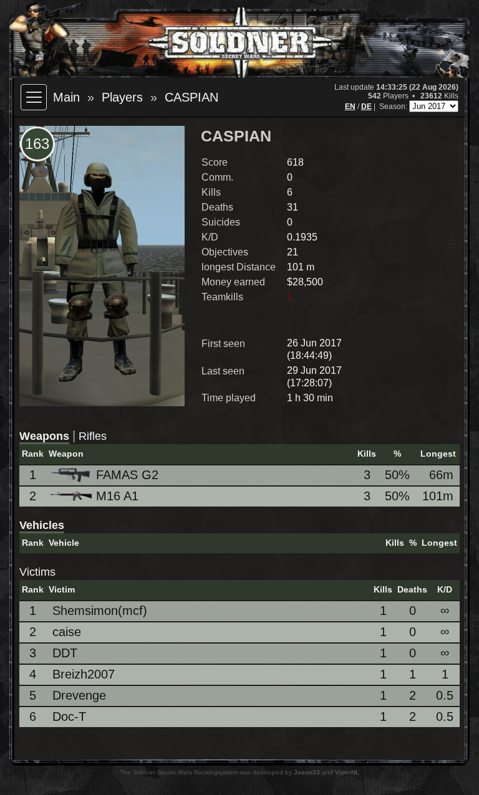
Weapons (44, 436)
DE (366, 106)
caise (66, 632)
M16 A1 (117, 496)
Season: (394, 106)
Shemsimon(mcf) (99, 610)
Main (66, 97)
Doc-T (69, 716)
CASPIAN (191, 97)
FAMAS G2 (127, 475)
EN (350, 106)
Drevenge (79, 695)
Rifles (93, 436)
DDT (64, 653)
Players (122, 97)
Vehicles (41, 525)
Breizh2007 (83, 674)
